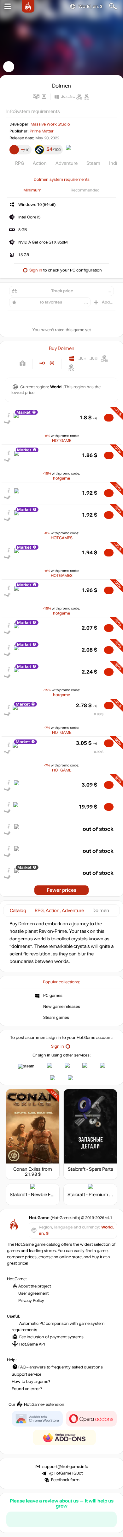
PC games (52, 995)
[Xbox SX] (71, 368)
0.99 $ (98, 752)
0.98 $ (98, 714)
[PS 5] (93, 359)
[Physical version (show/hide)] (52, 363)
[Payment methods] (22, 363)
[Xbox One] (104, 359)
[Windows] (71, 359)
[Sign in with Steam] (26, 1066)
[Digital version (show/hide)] (42, 363)
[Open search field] (113, 6)
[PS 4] (82, 359)
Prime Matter (42, 131)
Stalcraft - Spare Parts (90, 1169)
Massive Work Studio (50, 124)
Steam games (56, 1017)
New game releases (61, 1006)
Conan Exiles (27, 1169)
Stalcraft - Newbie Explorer (38, 1194)
